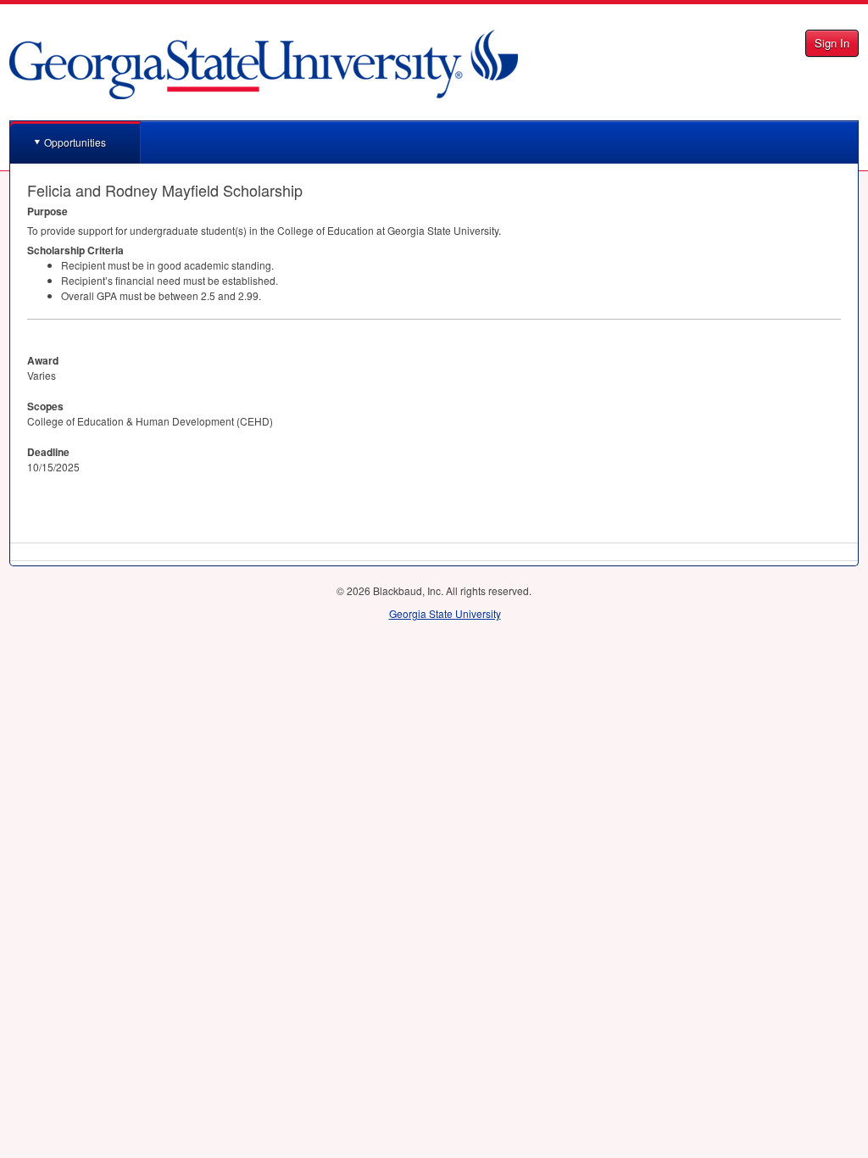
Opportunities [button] (75, 142)
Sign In (832, 43)
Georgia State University (445, 613)
